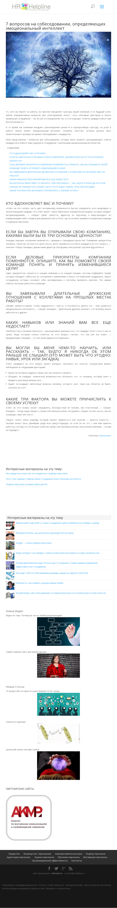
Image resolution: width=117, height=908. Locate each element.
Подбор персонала (95, 853)
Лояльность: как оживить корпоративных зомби (39, 583)
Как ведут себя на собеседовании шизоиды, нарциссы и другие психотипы (52, 573)
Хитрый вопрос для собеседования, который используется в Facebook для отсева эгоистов (61, 593)
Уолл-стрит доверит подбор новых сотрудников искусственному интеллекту (43, 479)
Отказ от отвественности (51, 885)
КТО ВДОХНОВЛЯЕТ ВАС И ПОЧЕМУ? (28, 153)
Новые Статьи (15, 686)
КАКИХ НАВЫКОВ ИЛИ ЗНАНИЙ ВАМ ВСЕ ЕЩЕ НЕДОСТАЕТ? (39, 179)
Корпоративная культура (68, 853)
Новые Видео (14, 611)
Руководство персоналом (37, 853)
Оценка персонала (44, 857)
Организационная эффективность (50, 860)
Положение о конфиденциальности (19, 885)
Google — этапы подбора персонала (34, 543)
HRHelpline (57, 873)
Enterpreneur (105, 435)
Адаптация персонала (18, 857)
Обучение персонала (69, 857)
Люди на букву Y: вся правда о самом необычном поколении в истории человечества (57, 553)
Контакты (76, 860)
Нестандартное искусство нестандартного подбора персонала (36, 473)
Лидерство (14, 853)
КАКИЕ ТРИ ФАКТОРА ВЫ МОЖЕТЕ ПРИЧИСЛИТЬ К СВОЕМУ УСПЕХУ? (44, 190)
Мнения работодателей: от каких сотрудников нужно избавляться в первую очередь (57, 523)
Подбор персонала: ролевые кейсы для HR (26, 484)
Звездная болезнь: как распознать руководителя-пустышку (45, 533)
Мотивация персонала (95, 857)
